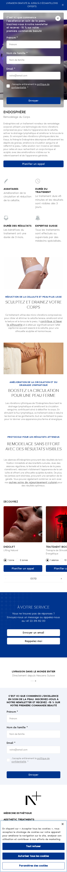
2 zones (24, 560)
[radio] (5, 560)
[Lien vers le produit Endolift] (23, 524)
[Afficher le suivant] (61, 578)
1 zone (11, 560)
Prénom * (12, 711)
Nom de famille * (17, 727)
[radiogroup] (23, 560)
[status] (33, 60)
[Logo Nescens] (33, 798)
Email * (11, 742)
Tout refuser (33, 846)
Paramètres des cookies (33, 865)
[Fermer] (63, 5)
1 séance (54, 560)
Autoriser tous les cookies (33, 856)
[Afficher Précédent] (6, 578)
